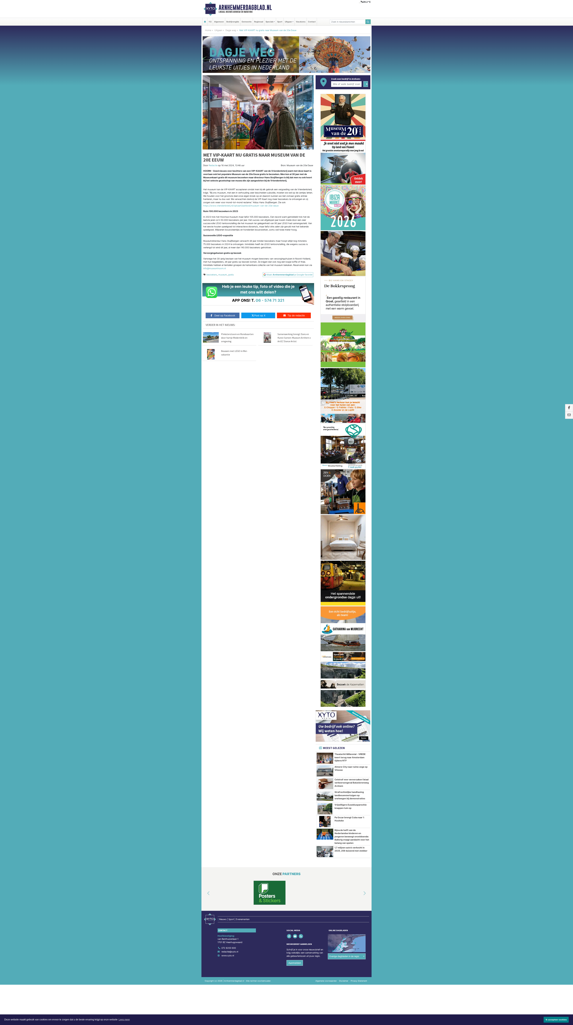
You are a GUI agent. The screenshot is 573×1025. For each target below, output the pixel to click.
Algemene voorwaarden (326, 981)
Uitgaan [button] (288, 22)
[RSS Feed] (301, 936)
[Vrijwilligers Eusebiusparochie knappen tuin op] (324, 809)
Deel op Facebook (224, 315)
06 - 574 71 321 (270, 300)
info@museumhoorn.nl (214, 268)
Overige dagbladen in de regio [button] (344, 956)
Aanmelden (294, 962)
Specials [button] (269, 22)
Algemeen (219, 22)
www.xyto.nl (227, 955)
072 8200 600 (228, 948)
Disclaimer (343, 981)
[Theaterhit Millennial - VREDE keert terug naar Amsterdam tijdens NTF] (324, 758)
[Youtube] (295, 936)
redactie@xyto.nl (229, 951)
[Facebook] (289, 936)
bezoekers (212, 274)
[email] (569, 415)
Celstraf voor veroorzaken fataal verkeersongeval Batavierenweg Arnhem (352, 782)
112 (210, 22)
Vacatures (300, 22)
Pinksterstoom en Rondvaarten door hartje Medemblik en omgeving (237, 338)
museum (222, 274)
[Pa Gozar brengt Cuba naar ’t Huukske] (324, 821)
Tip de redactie (296, 315)
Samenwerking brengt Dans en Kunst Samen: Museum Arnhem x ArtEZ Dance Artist (294, 338)
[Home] (205, 22)
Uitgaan (218, 30)
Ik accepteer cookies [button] (556, 1019)
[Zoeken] (368, 21)
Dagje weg (230, 30)
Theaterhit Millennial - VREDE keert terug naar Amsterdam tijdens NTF (350, 757)
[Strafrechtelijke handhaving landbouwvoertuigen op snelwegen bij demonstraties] (324, 796)
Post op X (259, 315)
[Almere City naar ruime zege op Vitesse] (324, 771)
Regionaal (258, 22)
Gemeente (247, 22)
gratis (231, 274)
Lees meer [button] (124, 1019)
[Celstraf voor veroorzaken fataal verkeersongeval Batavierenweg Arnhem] (324, 783)
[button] (205, 893)
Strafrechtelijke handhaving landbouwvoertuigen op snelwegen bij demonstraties (350, 795)
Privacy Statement (359, 981)
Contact (312, 22)
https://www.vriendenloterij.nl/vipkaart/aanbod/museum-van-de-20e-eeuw (241, 205)
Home (208, 30)
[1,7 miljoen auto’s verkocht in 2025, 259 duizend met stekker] (324, 851)
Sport (279, 22)
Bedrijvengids (232, 22)
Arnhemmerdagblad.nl (245, 7)
